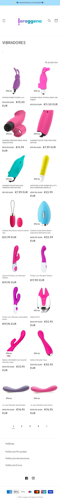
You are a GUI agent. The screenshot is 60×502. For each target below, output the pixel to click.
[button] (3, 20)
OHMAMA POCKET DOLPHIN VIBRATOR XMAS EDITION (12, 186)
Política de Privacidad (16, 451)
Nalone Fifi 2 (35, 317)
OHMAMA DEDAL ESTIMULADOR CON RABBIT (44, 98)
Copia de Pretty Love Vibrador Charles (13, 277)
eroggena (26, 497)
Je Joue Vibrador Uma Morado (13, 405)
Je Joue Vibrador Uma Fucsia (41, 405)
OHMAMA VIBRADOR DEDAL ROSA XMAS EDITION (14, 141)
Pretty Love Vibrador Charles (41, 276)
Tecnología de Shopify (36, 497)
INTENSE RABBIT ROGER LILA (13, 97)
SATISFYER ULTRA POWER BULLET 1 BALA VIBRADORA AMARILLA (43, 186)
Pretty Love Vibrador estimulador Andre (15, 318)
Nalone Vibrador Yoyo (38, 360)
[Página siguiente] (46, 426)
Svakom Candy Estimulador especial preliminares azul (40, 231)
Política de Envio (14, 465)
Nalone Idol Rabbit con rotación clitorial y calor (14, 361)
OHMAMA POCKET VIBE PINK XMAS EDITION (43, 141)
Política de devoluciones (17, 458)
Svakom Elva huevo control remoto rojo (15, 231)
